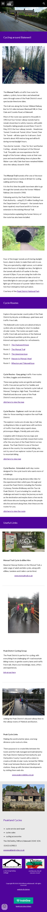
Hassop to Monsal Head (21, 359)
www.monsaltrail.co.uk (23, 576)
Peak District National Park (28, 291)
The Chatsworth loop (20, 345)
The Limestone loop (19, 354)
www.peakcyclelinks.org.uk (23, 775)
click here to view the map (13, 402)
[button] (3, 3)
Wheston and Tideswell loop (22, 363)
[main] (23, 37)
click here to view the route (14, 511)
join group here (9, 672)
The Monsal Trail (18, 349)
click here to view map (12, 459)
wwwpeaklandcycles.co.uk (13, 850)
